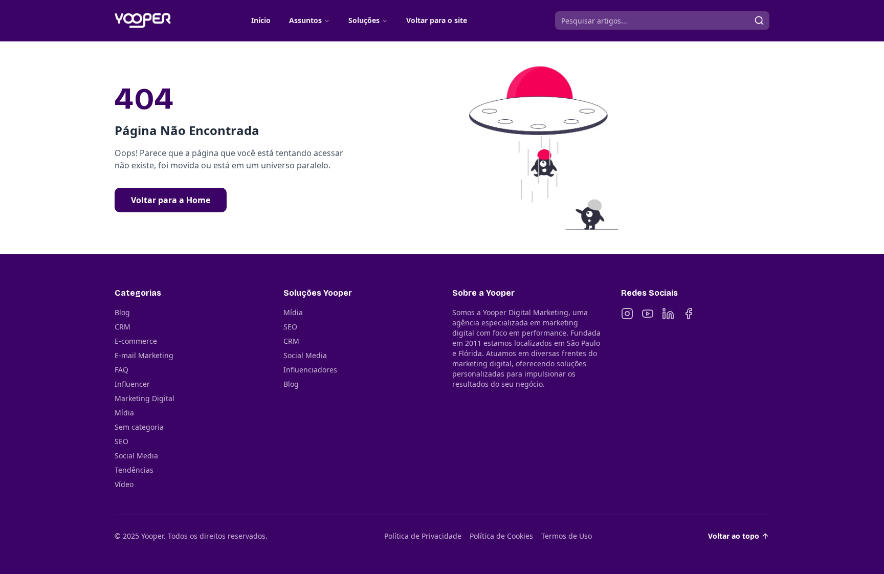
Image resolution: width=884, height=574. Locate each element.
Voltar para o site (436, 20)
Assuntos (305, 20)
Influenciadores (310, 369)
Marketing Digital (144, 398)
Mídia (124, 412)
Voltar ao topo (733, 536)
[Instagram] (627, 313)
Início (261, 20)
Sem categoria (139, 427)
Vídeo (124, 484)
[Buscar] (759, 20)
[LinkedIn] (668, 313)
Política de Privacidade (422, 536)
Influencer (132, 384)
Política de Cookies (501, 536)
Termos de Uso (566, 536)
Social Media (136, 455)
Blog (122, 312)
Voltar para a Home (170, 200)
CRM (122, 327)
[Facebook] (688, 313)
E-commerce (136, 341)
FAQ (121, 369)
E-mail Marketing (144, 355)
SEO (121, 441)
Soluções (364, 20)
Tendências (134, 470)
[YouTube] (648, 313)
